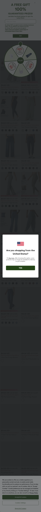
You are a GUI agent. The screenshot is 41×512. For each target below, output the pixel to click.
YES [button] (20, 268)
